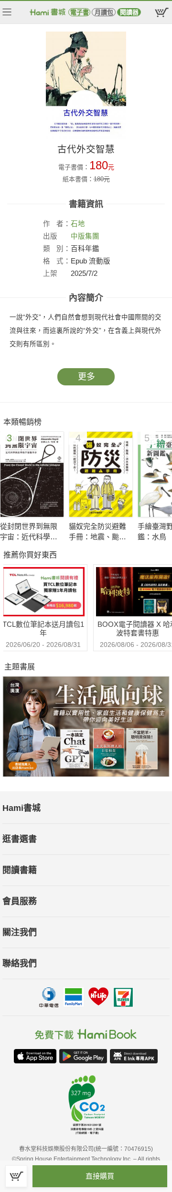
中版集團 (85, 236)
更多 (86, 377)
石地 (78, 224)
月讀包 (104, 12)
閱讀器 (129, 12)
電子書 (79, 12)
